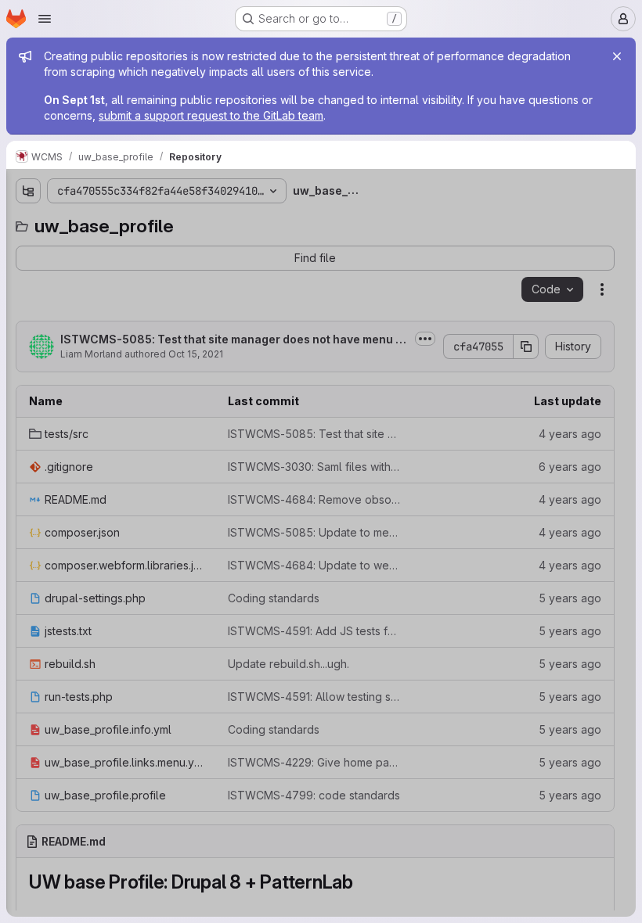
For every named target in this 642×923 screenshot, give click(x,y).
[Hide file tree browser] (28, 190)
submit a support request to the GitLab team (211, 115)
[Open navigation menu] (44, 18)
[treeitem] (130, 249)
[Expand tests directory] (28, 249)
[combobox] (128, 222)
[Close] (617, 56)
